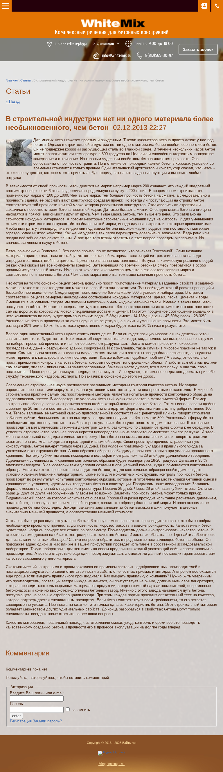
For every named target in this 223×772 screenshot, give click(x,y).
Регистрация (21, 721)
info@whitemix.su (116, 55)
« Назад (13, 101)
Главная (12, 80)
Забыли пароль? (47, 721)
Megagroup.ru (111, 763)
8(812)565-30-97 (159, 55)
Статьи (25, 80)
